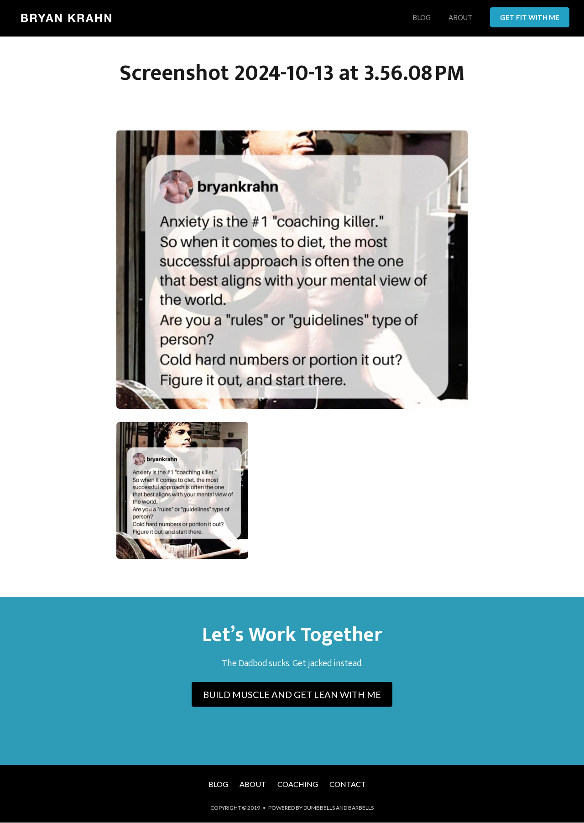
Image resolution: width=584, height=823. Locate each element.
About (460, 17)
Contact (347, 784)
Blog (421, 17)
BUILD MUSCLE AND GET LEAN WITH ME (292, 694)
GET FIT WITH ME (529, 17)
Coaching (297, 784)
